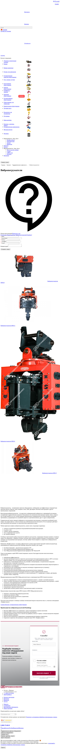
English (57, 4)
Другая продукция (5, 737)
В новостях (4, 235)
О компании (7, 705)
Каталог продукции (9, 697)
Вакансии (9, 144)
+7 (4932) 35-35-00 (9, 693)
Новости (6, 145)
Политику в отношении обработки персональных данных (41, 717)
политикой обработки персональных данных (47, 677)
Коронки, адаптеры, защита (7, 736)
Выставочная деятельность (11, 707)
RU (54, 1)
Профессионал (11, 140)
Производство (10, 141)
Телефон (34, 650)
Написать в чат (16, 233)
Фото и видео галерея (12, 150)
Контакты (27, 12)
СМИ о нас (10, 152)
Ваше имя (35, 641)
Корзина (26, 24)
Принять (3, 747)
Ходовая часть (4, 734)
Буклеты (9, 154)
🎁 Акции (4, 30)
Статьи (9, 151)
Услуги (6, 147)
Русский (57, 1)
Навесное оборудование (7, 732)
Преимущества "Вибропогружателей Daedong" (19, 235)
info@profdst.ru (8, 694)
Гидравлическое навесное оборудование (11, 731)
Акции (9, 143)
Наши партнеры (8, 708)
